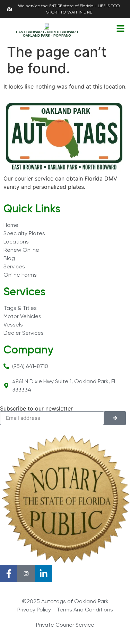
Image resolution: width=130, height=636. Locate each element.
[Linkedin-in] (43, 573)
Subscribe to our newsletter (36, 408)
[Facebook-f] (8, 573)
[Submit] (115, 418)
